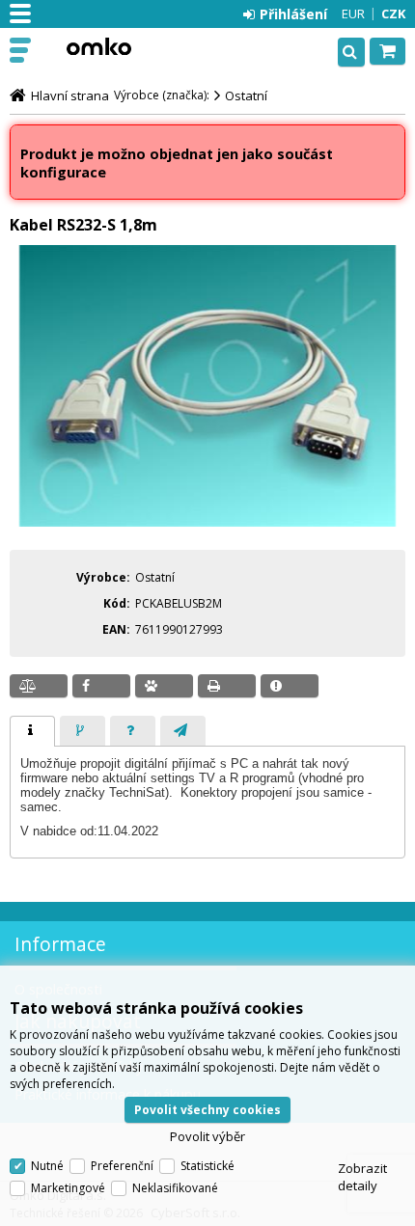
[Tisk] (227, 685)
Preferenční (122, 1166)
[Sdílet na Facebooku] (101, 685)
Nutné (47, 1166)
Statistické (207, 1166)
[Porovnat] (39, 685)
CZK (393, 13)
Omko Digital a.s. (98, 46)
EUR (353, 13)
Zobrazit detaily (362, 1176)
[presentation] (32, 731)
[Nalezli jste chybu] (289, 685)
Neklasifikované (175, 1188)
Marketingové (68, 1188)
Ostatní (246, 95)
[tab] (32, 731)
